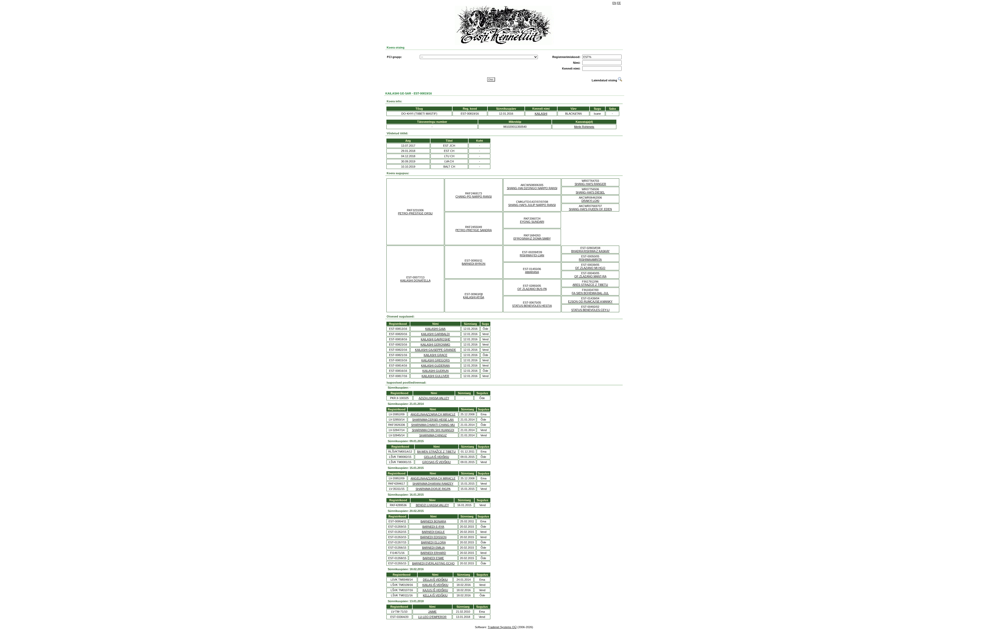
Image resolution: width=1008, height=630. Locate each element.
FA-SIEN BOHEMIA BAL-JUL (590, 293)
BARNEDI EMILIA (433, 547)
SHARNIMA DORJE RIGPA (433, 488)
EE (619, 2)
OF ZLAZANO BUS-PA (532, 288)
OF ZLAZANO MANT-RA (590, 276)
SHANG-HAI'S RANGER (590, 184)
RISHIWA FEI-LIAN (532, 255)
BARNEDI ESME (433, 558)
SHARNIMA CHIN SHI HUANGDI (433, 430)
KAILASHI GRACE (435, 355)
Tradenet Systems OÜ (502, 627)
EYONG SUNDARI (532, 221)
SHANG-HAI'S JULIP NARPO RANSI (532, 205)
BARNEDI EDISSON (433, 537)
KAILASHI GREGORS (435, 360)
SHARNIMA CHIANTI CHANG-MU (433, 424)
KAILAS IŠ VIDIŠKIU (435, 584)
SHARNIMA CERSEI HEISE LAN (433, 419)
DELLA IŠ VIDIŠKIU (435, 579)
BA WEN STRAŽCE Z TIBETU (436, 451)
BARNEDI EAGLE (433, 531)
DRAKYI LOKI (590, 200)
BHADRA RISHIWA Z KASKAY (590, 251)
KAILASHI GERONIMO (435, 344)
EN (614, 2)
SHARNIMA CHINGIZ (433, 435)
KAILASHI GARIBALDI (435, 334)
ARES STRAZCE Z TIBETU (590, 284)
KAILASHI (541, 113)
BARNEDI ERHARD (433, 552)
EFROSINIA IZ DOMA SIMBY (532, 238)
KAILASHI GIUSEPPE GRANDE (435, 349)
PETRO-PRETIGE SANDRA (473, 230)
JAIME (432, 611)
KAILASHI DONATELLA (415, 280)
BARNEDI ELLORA (433, 542)
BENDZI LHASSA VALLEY (432, 505)
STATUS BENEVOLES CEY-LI (590, 309)
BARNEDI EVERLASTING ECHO (433, 563)
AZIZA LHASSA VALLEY (434, 398)
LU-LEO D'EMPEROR (432, 616)
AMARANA (532, 272)
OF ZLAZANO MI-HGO (590, 267)
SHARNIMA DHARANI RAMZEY (432, 483)
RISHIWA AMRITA (590, 259)
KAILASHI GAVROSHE (435, 339)
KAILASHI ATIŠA (473, 297)
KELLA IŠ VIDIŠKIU (435, 595)
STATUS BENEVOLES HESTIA (532, 305)
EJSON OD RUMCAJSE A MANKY (590, 301)
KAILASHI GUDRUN (435, 370)
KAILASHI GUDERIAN (435, 365)
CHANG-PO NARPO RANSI (473, 196)
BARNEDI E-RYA (433, 526)
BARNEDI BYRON (473, 263)
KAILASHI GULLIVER (435, 376)
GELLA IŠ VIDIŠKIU (436, 456)
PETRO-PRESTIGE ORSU (415, 213)
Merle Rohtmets (584, 126)
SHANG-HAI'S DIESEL (590, 192)
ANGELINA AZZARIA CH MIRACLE (433, 414)
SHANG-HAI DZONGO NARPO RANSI (532, 188)
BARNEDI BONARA (433, 521)
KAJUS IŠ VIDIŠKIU (435, 590)
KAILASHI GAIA (435, 328)
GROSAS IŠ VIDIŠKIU (436, 462)
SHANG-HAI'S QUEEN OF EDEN (590, 209)
